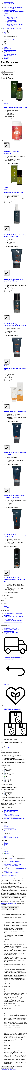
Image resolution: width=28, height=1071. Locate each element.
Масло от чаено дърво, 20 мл (15, 107)
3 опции (6, 103)
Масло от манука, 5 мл (13, 192)
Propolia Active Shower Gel (11, 632)
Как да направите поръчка (11, 810)
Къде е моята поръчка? (10, 829)
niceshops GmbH (12, 858)
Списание (6, 836)
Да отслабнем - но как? (10, 619)
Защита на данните (9, 862)
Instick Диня (7, 633)
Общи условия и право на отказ (12, 864)
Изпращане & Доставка (10, 811)
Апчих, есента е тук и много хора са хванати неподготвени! (13, 617)
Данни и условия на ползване (12, 861)
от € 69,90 (13, 8)
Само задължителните (12, 907)
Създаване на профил (9, 39)
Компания (6, 871)
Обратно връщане (11, 18)
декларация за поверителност (8, 903)
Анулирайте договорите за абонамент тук (15, 868)
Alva (8, 607)
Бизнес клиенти (8, 820)
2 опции (6, 187)
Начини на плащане (12, 21)
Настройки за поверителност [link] (11, 867)
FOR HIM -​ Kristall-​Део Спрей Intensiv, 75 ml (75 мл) (15, 235)
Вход (5, 33)
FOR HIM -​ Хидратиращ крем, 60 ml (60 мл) (14, 280)
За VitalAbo (7, 844)
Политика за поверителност (8, 911)
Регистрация (7, 826)
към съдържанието (9, 3)
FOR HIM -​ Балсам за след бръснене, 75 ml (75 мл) (14, 496)
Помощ (6, 15)
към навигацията (8, 2)
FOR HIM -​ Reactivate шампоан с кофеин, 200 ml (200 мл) (14, 579)
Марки (5, 606)
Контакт (9, 22)
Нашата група (7, 845)
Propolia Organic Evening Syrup (12, 629)
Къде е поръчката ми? (12, 17)
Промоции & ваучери (9, 817)
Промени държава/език (18, 856)
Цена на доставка (11, 20)
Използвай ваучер (8, 831)
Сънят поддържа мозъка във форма (13, 620)
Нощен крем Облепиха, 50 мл (15, 411)
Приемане (3, 907)
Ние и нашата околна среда (11, 837)
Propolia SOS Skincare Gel (10, 628)
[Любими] (5, 41)
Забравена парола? (9, 828)
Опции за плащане (9, 814)
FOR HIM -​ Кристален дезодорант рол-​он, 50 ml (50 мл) (15, 324)
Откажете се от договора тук (8, 875)
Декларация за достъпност (11, 865)
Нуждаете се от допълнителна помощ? (14, 818)
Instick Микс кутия (9, 631)
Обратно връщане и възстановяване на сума (15, 812)
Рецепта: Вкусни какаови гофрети (13, 622)
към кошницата (8, 4)
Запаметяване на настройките (8, 1066)
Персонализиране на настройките (9, 909)
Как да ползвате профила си (11, 815)
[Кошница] (15, 43)
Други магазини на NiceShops (12, 872)
